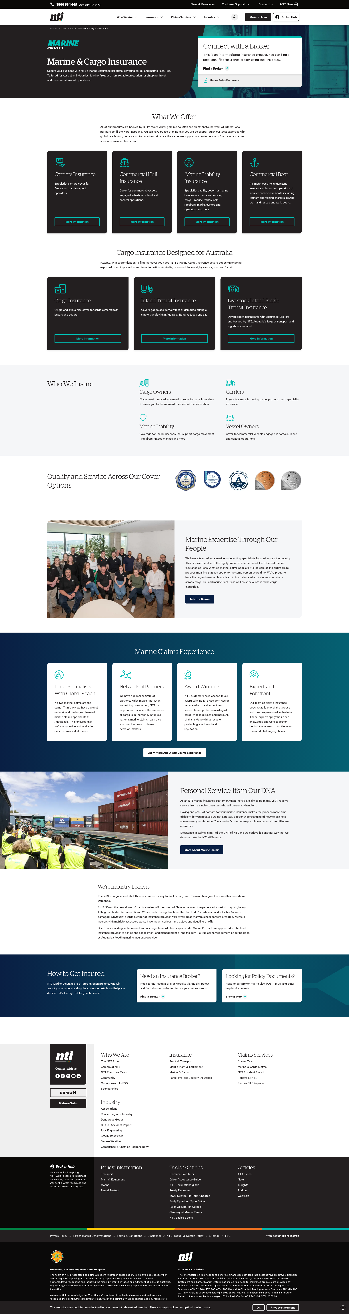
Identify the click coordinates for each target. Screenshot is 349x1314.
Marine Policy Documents (224, 80)
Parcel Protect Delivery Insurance (190, 1078)
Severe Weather (111, 1141)
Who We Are (125, 17)
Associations (109, 1109)
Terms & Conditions (130, 1236)
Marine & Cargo (179, 1072)
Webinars (243, 1196)
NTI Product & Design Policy (185, 1236)
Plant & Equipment (113, 1179)
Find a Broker (213, 68)
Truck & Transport (180, 1061)
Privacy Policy (59, 1236)
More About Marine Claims (201, 849)
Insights (243, 1185)
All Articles (245, 1174)
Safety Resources (112, 1136)
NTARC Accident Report (116, 1125)
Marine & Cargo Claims (252, 1067)
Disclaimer (155, 1236)
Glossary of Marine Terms (185, 1212)
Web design (282, 1235)
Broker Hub (289, 17)
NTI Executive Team (114, 1072)
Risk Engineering (111, 1130)
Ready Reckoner (179, 1190)
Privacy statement (283, 1307)
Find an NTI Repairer (251, 1083)
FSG (227, 1236)
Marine (105, 1185)
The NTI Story (110, 1061)
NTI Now (66, 1092)
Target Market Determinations (92, 1236)
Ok (258, 1307)
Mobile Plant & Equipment (186, 1067)
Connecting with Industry (116, 1114)
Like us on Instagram (63, 1076)
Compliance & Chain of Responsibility (125, 1147)
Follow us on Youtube (73, 1076)
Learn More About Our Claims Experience (175, 752)
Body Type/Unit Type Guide (187, 1201)
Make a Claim (68, 1103)
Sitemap (214, 1236)
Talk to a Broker (200, 599)
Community (108, 1078)
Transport (107, 1174)
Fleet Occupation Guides (185, 1207)
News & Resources (203, 4)
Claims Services (181, 17)
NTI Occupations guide (184, 1185)
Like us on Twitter (68, 1076)
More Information (77, 221)
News (241, 1179)
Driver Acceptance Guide (185, 1179)
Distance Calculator (181, 1174)
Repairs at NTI (247, 1078)
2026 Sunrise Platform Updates (189, 1196)
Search (234, 17)
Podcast (243, 1190)
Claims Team (246, 1061)
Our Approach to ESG (114, 1083)
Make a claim (258, 17)
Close (343, 1307)
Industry (209, 17)
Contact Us (266, 4)
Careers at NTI (110, 1067)
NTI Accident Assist (251, 1072)
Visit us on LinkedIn (79, 1076)
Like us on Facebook (57, 1076)
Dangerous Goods (112, 1119)
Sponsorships (109, 1089)
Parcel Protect (110, 1190)
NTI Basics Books (181, 1218)
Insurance (152, 17)
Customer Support (233, 4)
